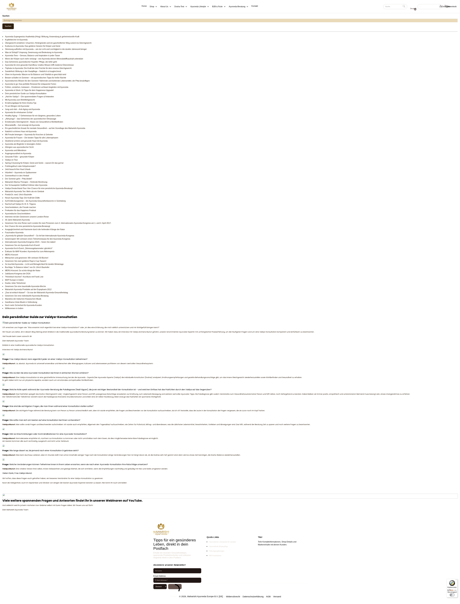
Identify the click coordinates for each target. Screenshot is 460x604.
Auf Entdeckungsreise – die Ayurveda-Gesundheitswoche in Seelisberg (35, 201)
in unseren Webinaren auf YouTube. (116, 501)
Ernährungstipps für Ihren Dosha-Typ (20, 103)
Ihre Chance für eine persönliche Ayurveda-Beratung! (27, 226)
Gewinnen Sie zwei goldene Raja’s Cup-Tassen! (25, 261)
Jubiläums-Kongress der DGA (17, 274)
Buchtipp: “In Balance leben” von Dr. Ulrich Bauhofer (27, 267)
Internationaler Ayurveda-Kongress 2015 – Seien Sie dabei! (30, 242)
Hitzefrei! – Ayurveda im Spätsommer (20, 173)
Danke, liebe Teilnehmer (15, 283)
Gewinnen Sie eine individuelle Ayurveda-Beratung (27, 296)
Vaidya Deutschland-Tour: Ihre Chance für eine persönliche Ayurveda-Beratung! (38, 188)
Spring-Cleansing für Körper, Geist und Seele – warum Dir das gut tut (34, 163)
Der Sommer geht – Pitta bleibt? (18, 179)
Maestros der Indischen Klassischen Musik (23, 299)
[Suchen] (430, 6)
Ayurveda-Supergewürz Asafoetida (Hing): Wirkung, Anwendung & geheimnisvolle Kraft (42, 37)
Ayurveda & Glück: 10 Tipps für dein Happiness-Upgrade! (29, 90)
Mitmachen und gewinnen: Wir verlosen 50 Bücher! (26, 258)
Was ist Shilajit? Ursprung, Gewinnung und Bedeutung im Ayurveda (33, 52)
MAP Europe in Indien (14, 280)
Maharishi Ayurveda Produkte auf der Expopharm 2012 (28, 289)
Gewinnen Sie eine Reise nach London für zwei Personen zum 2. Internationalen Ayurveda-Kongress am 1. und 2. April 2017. (58, 223)
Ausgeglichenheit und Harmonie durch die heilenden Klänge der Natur (35, 229)
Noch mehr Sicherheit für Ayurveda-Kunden (23, 305)
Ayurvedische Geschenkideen (18, 214)
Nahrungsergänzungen (216, 551)
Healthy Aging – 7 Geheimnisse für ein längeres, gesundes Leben (33, 116)
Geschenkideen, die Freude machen (20, 207)
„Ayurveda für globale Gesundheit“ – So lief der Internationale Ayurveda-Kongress (39, 236)
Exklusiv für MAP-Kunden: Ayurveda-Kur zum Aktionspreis (29, 251)
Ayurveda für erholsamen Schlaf (18, 112)
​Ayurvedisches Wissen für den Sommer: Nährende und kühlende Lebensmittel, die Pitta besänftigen (47, 81)
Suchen (8, 26)
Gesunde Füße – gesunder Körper (19, 157)
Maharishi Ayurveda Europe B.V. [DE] (205, 596)
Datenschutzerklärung (253, 596)
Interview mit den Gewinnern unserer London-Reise (27, 217)
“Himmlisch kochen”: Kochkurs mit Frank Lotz (24, 277)
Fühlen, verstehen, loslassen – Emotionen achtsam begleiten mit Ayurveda (36, 87)
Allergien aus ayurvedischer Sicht (19, 147)
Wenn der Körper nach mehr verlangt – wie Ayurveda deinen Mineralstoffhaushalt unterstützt (44, 59)
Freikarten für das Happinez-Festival (20, 210)
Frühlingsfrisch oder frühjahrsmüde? (20, 166)
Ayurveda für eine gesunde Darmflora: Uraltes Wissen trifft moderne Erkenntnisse (39, 65)
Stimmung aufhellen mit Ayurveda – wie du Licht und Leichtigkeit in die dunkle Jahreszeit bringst (45, 49)
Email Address (159, 576)
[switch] (452, 594)
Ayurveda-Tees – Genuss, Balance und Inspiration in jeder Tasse (32, 55)
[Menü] (456, 580)
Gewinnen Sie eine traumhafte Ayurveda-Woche (25, 286)
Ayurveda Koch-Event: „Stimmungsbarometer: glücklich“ (28, 248)
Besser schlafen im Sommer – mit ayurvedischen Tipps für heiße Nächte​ (35, 78)
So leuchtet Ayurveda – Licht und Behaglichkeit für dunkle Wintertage (34, 264)
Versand (277, 596)
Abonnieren (175, 586)
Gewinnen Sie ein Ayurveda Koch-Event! (22, 245)
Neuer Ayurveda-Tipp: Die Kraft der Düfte (22, 198)
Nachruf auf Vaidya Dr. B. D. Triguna (20, 204)
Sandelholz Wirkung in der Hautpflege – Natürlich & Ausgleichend (33, 71)
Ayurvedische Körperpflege (218, 546)
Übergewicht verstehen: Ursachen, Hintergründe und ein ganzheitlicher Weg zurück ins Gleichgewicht (48, 43)
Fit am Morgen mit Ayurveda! (17, 106)
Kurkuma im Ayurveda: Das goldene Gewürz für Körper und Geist (32, 46)
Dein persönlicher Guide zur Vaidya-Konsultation (25, 93)
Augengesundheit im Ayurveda (18, 153)
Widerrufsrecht (233, 596)
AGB (268, 596)
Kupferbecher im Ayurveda (16, 40)
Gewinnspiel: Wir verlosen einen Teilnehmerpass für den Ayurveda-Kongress (37, 239)
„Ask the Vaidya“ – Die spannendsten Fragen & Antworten (29, 97)
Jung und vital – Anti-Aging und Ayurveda (22, 109)
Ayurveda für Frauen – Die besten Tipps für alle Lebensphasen (31, 138)
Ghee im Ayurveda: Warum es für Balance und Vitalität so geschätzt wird (35, 74)
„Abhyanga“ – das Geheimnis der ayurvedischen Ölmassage (30, 119)
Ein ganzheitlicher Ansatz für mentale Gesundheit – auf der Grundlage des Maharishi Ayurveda (45, 128)
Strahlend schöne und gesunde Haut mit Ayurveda (26, 141)
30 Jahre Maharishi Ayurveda (17, 220)
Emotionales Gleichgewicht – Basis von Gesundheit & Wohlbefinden (34, 122)
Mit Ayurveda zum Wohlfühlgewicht (20, 100)
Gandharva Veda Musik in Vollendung (21, 302)
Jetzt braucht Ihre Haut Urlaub (17, 169)
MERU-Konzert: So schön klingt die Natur (22, 270)
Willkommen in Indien (14, 308)
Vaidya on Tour (11, 160)
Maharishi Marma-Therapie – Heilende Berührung (26, 182)
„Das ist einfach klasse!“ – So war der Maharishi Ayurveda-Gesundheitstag (36, 293)
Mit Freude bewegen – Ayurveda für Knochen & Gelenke (29, 135)
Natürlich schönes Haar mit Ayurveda (21, 131)
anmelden (122, 483)
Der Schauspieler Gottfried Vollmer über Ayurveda (26, 185)
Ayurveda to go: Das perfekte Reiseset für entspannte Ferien (30, 84)
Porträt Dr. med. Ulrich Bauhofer (18, 195)
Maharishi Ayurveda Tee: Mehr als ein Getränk (24, 191)
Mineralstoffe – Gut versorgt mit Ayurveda (22, 125)
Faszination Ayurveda (14, 233)
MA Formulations (215, 555)
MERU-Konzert (11, 255)
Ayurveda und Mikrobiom (15, 150)
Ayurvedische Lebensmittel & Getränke (222, 542)
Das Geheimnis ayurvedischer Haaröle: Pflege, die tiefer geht (31, 62)
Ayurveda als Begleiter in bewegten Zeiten (23, 144)
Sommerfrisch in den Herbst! (17, 176)
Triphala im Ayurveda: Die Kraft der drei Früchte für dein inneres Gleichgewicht (38, 68)
